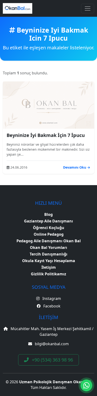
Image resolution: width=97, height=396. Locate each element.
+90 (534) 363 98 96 (52, 360)
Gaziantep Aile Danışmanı (48, 221)
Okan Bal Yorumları (48, 247)
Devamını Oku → (76, 167)
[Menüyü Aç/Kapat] (87, 8)
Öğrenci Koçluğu (48, 227)
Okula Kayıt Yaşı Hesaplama (48, 260)
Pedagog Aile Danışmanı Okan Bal (48, 240)
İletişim (48, 267)
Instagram (51, 298)
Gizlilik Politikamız (48, 274)
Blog (48, 214)
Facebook (51, 306)
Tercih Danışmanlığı (48, 254)
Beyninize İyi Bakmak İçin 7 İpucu (46, 135)
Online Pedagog (49, 234)
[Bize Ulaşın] (86, 385)
